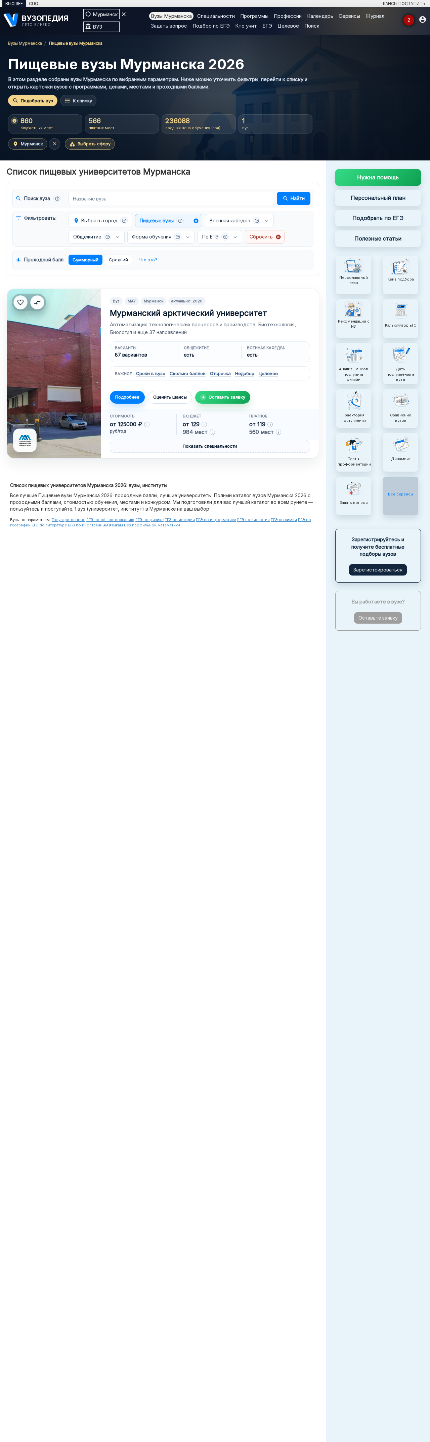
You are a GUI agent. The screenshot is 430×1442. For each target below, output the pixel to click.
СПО (33, 3)
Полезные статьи (377, 238)
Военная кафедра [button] (234, 220)
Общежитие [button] (91, 236)
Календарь (320, 16)
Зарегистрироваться (377, 569)
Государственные (68, 519)
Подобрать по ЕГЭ (377, 218)
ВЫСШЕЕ (14, 3)
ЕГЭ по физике (149, 519)
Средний (118, 259)
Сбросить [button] (265, 237)
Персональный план (378, 197)
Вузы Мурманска (171, 16)
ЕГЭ (267, 26)
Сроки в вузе (150, 373)
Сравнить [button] (37, 302)
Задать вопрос (169, 26)
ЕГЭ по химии (284, 519)
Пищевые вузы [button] (169, 221)
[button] (57, 198)
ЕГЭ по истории (180, 519)
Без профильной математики (152, 525)
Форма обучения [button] (156, 236)
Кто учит (246, 26)
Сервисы (349, 16)
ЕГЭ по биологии (253, 519)
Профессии (288, 16)
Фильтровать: (35, 218)
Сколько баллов (188, 373)
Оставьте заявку (378, 618)
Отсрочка (220, 373)
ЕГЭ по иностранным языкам (95, 525)
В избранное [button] (20, 302)
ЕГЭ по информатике (216, 519)
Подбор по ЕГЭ (211, 26)
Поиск (311, 26)
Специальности (216, 16)
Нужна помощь (378, 177)
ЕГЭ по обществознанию (110, 519)
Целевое (288, 26)
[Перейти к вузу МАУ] (54, 373)
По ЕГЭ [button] (215, 236)
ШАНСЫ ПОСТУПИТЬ (403, 3)
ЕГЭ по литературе (49, 525)
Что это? (148, 259)
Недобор (244, 373)
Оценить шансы (170, 397)
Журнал (375, 16)
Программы (254, 16)
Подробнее (127, 397)
